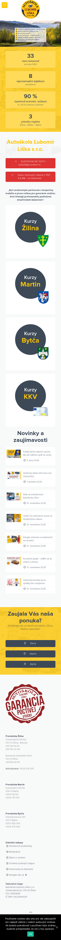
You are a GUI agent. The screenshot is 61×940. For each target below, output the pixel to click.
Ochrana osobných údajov (22, 863)
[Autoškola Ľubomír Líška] (30, 9)
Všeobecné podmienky (20, 846)
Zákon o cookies (17, 858)
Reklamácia (14, 852)
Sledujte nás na (16, 875)
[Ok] (56, 927)
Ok (30, 934)
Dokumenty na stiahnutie (21, 869)
